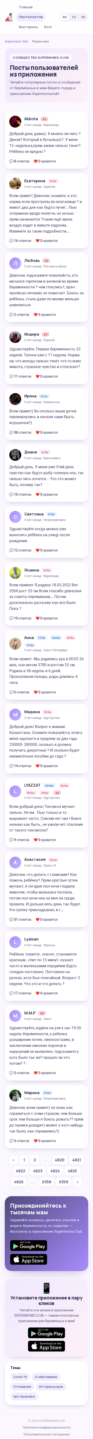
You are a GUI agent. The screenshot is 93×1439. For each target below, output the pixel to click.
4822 (20, 1171)
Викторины (28, 27)
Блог (48, 27)
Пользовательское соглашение (47, 1434)
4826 (19, 1181)
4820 (59, 1160)
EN (83, 17)
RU (65, 17)
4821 (76, 1160)
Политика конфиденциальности (46, 1427)
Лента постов (31, 17)
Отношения (22, 1386)
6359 (63, 1181)
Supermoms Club (16, 41)
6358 (46, 1181)
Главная (26, 7)
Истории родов (51, 1386)
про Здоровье (24, 1396)
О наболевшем (46, 1377)
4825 (72, 1171)
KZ (74, 17)
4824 (55, 1171)
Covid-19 (20, 1377)
